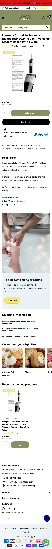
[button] (8, 110)
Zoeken (47, 27)
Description (9, 157)
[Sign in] (43, 17)
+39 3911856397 (13, 478)
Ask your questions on (20, 486)
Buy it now (26, 122)
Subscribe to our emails (13, 513)
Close (26, 492)
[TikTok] (15, 508)
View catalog (3, 18)
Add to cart (30, 113)
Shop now (12, 300)
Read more (44, 8)
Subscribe (47, 518)
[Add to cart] (20, 444)
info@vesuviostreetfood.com (19, 482)
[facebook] (9, 509)
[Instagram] (3, 508)
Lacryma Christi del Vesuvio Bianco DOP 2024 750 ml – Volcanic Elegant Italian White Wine (15, 425)
